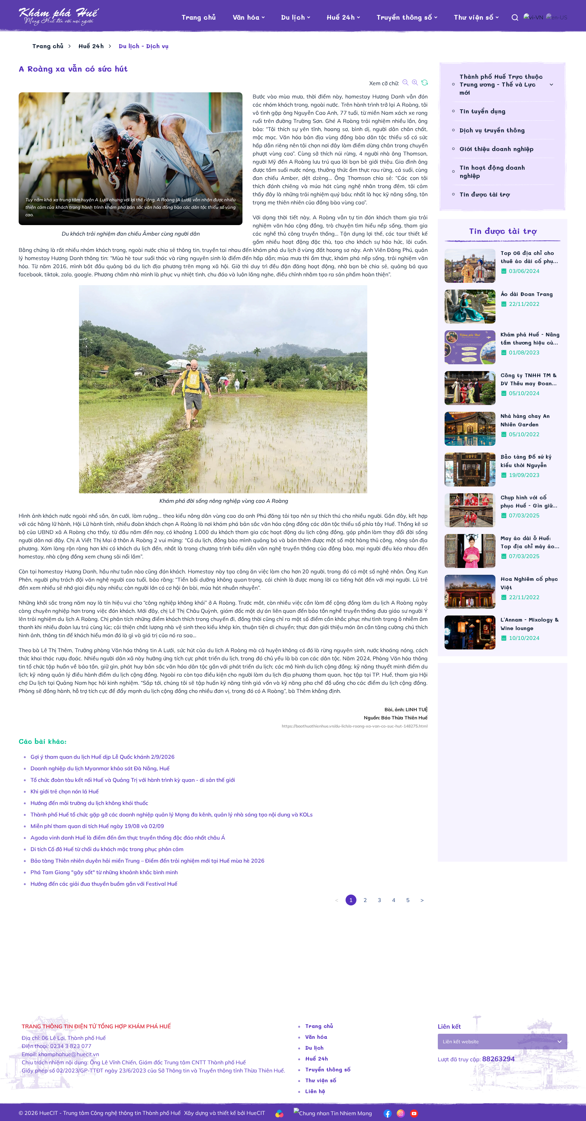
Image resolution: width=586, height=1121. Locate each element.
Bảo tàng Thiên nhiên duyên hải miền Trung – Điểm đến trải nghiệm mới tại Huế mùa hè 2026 (148, 860)
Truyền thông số (404, 17)
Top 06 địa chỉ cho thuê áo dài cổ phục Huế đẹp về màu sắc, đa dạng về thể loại (530, 257)
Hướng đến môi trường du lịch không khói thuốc (89, 803)
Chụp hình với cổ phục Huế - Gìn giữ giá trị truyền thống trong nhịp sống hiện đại (529, 502)
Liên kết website (461, 1042)
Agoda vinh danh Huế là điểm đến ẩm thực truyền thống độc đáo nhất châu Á (128, 837)
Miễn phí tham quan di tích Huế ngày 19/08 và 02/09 (97, 826)
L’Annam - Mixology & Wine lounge (530, 623)
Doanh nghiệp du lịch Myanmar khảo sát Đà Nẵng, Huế (100, 768)
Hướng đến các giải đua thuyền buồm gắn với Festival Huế (104, 883)
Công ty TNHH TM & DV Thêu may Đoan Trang (529, 379)
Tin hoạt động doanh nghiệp (492, 171)
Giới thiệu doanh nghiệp (496, 149)
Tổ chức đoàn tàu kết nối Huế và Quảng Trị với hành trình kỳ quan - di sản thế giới (133, 779)
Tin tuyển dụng (482, 111)
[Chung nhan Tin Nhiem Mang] (333, 1112)
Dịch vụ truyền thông (492, 130)
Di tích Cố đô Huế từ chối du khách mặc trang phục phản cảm (107, 849)
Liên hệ (315, 1091)
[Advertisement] (222, 952)
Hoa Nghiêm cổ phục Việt (529, 583)
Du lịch (293, 17)
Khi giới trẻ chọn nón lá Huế (65, 791)
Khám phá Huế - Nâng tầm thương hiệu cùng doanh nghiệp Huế (530, 339)
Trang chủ (198, 17)
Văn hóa (246, 17)
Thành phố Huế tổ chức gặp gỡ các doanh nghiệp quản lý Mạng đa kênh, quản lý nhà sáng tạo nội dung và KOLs (172, 814)
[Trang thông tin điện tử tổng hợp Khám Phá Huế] (59, 17)
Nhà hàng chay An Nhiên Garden (525, 420)
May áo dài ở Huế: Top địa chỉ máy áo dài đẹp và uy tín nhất (527, 542)
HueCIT (256, 1112)
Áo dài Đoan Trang (528, 293)
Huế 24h (341, 17)
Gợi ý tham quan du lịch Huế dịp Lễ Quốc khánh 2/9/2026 (103, 756)
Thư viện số (473, 17)
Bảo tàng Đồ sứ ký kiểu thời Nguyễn (526, 460)
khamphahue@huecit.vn (68, 1054)
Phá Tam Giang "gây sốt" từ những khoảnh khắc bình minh (104, 872)
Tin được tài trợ (485, 194)
